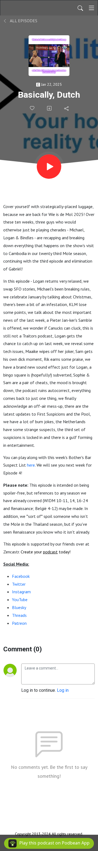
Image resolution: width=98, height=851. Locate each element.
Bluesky (19, 607)
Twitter (19, 584)
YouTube (19, 599)
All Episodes (23, 20)
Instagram (21, 591)
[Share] (67, 108)
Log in (63, 690)
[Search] (80, 7)
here (31, 465)
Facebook (21, 576)
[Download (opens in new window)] (50, 108)
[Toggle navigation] (91, 8)
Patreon (19, 623)
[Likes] (32, 108)
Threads (19, 615)
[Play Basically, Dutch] (49, 166)
